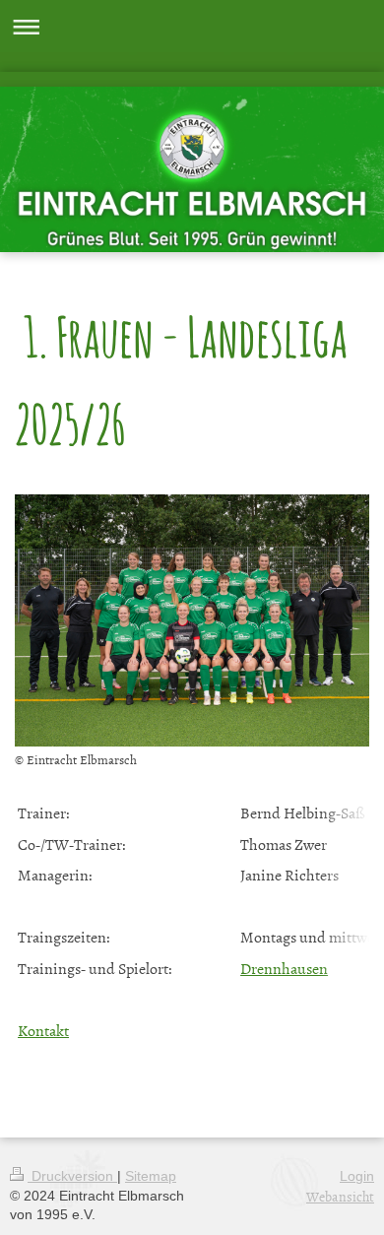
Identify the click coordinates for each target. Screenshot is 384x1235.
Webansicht (340, 1196)
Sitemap (150, 1176)
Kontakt (43, 1030)
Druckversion (72, 1176)
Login (357, 1176)
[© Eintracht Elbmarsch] (192, 621)
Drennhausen (284, 968)
